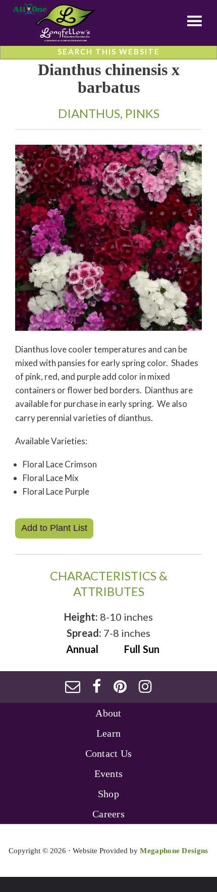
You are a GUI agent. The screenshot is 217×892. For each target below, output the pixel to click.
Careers (108, 813)
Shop (108, 793)
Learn (108, 733)
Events (108, 773)
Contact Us (108, 753)
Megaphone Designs (174, 851)
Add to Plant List (54, 528)
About (108, 713)
